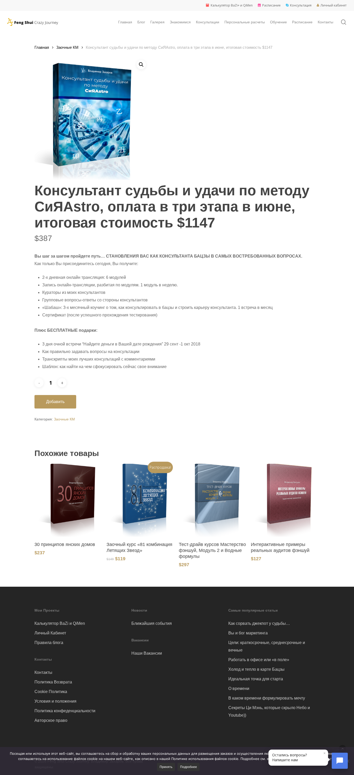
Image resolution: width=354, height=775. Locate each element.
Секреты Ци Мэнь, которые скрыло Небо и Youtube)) (269, 711)
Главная (41, 47)
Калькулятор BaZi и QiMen (59, 623)
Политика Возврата (53, 682)
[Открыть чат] (340, 761)
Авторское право (50, 720)
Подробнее (188, 767)
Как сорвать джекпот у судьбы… (259, 623)
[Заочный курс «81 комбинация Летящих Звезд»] (141, 500)
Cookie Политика (50, 691)
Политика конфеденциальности (64, 711)
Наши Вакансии (146, 653)
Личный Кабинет (50, 633)
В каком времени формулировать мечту (266, 698)
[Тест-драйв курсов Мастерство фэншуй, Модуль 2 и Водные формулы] (213, 500)
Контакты (43, 672)
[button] (141, 64)
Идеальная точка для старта (255, 679)
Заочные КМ (67, 47)
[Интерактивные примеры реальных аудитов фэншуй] (285, 500)
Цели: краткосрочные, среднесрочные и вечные (266, 646)
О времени (238, 688)
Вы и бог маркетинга (248, 633)
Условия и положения (55, 701)
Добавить (55, 401)
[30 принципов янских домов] (68, 500)
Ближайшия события (151, 623)
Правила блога (48, 642)
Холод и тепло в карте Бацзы (256, 669)
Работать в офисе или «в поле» (258, 660)
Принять (166, 767)
